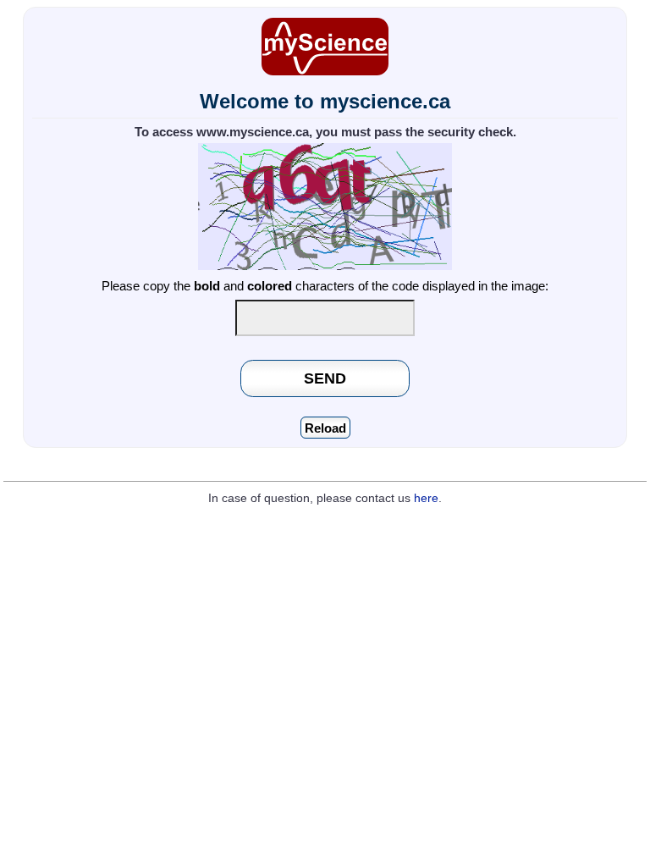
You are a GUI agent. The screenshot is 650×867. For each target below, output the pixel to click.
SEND (325, 378)
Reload (325, 428)
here (426, 498)
